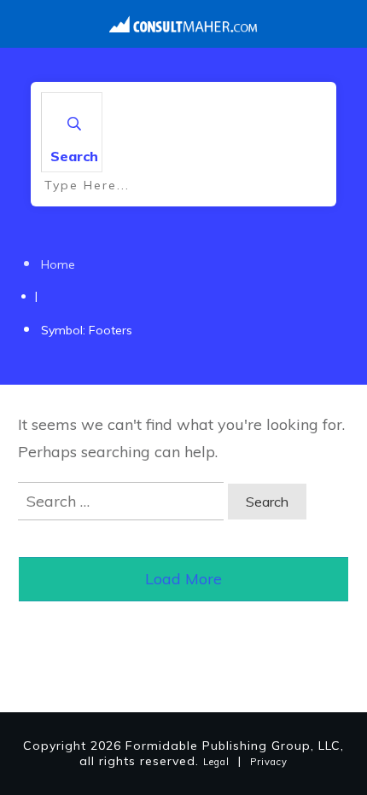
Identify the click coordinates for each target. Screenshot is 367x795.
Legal (216, 762)
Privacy (269, 762)
